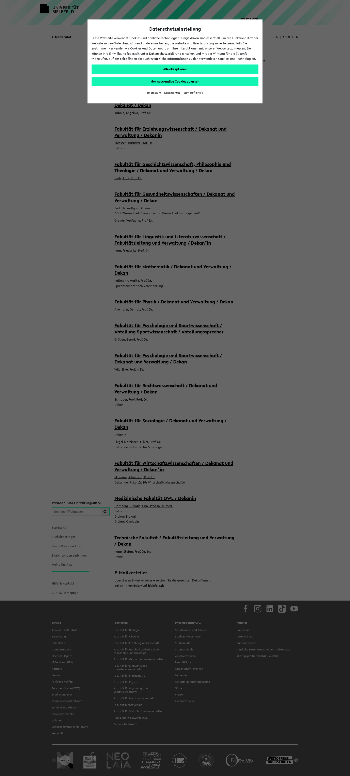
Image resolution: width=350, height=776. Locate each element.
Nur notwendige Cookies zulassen (175, 81)
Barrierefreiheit (193, 93)
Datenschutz (172, 93)
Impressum (154, 93)
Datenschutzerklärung (165, 53)
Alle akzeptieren (175, 69)
